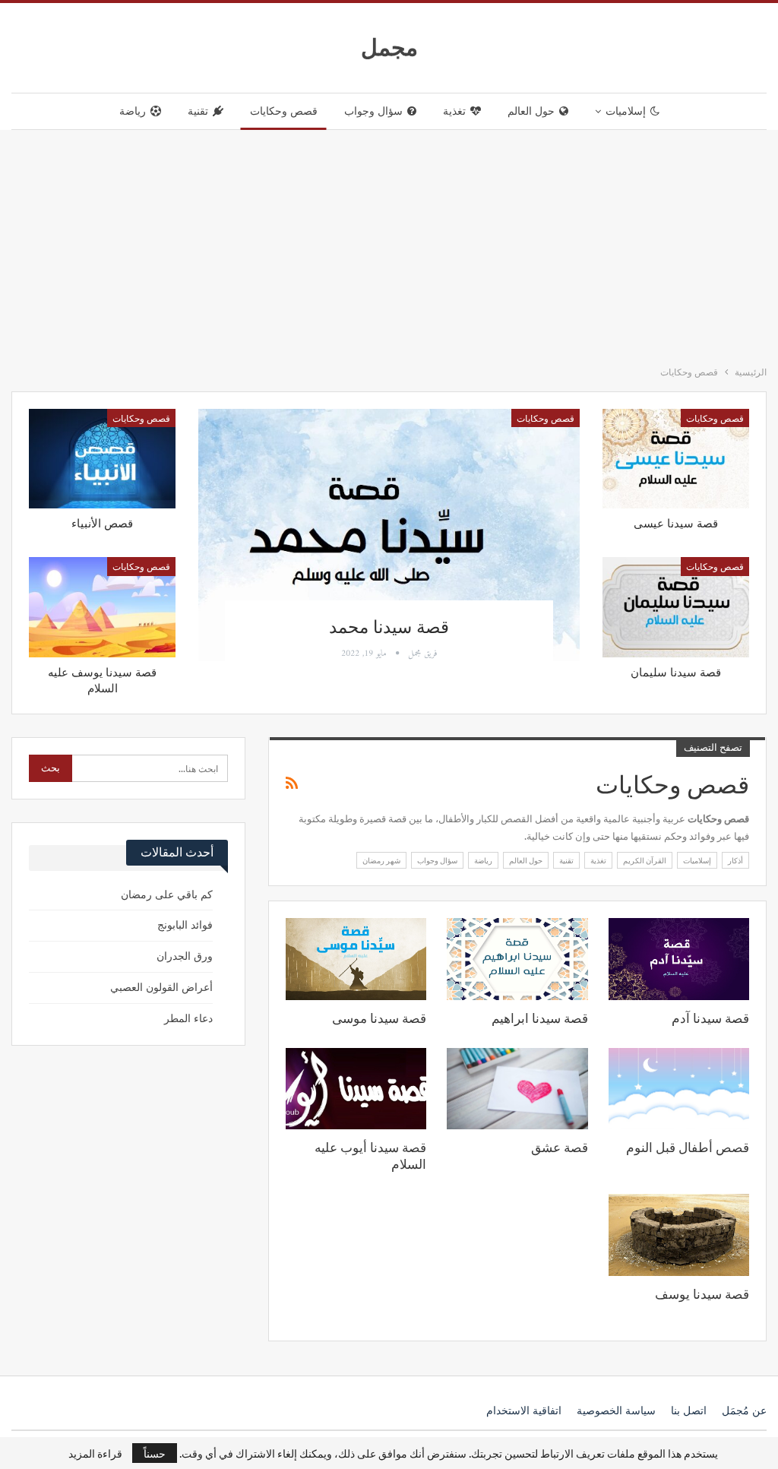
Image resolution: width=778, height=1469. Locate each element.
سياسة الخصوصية (616, 1411)
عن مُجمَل (744, 1411)
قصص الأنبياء (102, 523)
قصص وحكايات (284, 111)
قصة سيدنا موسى (379, 1018)
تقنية (198, 111)
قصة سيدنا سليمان (676, 672)
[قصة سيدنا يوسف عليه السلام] (102, 607)
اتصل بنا (689, 1411)
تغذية (454, 111)
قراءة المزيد (95, 1453)
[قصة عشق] (517, 1088)
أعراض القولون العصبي (161, 987)
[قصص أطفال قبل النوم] (679, 1088)
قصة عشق (559, 1147)
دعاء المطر (188, 1018)
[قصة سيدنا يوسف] (679, 1234)
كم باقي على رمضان (167, 895)
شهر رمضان (381, 860)
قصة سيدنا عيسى (676, 523)
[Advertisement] (389, 244)
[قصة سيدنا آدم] (679, 958)
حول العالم (531, 111)
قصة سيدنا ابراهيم (540, 1018)
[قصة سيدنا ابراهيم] (517, 958)
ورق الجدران (185, 956)
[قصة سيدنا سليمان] (675, 607)
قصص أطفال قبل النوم (687, 1147)
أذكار (735, 860)
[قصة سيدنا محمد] (388, 535)
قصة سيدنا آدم (710, 1018)
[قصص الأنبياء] (102, 458)
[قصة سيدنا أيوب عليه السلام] (356, 1088)
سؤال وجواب (373, 111)
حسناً (155, 1453)
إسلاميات (626, 111)
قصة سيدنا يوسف (702, 1294)
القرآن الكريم (644, 860)
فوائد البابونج (185, 925)
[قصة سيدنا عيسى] (675, 458)
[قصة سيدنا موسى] (356, 958)
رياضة (132, 111)
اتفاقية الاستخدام (523, 1411)
